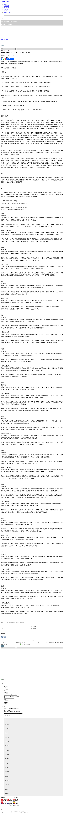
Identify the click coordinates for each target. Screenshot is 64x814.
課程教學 (5, 702)
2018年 (7, 754)
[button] (3, 39)
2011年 (7, 784)
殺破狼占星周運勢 (20, 622)
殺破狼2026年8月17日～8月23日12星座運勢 (13, 713)
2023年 (7, 733)
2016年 (7, 763)
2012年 (7, 780)
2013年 (7, 776)
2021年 (7, 741)
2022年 (7, 737)
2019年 (7, 750)
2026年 (7, 720)
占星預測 (5, 693)
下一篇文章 (33, 628)
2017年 (7, 759)
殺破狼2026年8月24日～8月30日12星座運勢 (13, 711)
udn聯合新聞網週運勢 (10, 622)
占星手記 (5, 690)
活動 (5, 699)
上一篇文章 (33, 627)
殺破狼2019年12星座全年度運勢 (10, 695)
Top (1, 809)
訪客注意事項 (6, 700)
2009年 (7, 793)
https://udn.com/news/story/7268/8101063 (14, 203)
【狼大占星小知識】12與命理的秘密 (11, 708)
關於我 (5, 703)
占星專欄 (5, 689)
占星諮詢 (5, 692)
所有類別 (5, 686)
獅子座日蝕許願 (7, 710)
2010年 (7, 789)
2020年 (7, 746)
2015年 (7, 767)
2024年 (7, 728)
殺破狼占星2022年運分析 (9, 697)
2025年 (7, 724)
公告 (5, 687)
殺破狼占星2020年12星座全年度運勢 (11, 696)
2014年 (7, 771)
